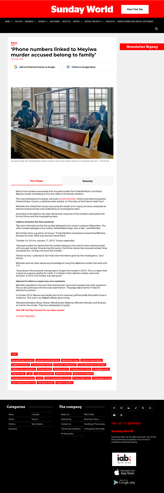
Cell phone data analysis (92, 360)
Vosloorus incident (64, 382)
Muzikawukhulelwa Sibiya (23, 378)
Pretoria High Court (81, 378)
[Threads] (121, 415)
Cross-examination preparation (92, 364)
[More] (77, 78)
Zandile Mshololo (67, 199)
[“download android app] (124, 486)
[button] (156, 29)
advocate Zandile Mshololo (48, 360)
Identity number (61, 369)
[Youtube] (114, 415)
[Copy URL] (70, 78)
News (14, 43)
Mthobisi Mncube (63, 373)
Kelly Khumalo (18, 373)
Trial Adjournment (45, 382)
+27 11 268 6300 (129, 423)
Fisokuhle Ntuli (44, 369)
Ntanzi (39, 378)
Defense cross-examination (23, 369)
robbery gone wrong (102, 378)
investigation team (101, 369)
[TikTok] (136, 408)
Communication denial (41, 364)
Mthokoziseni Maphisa (83, 373)
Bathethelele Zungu (70, 360)
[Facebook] (33, 78)
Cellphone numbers (20, 364)
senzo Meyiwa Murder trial (23, 382)
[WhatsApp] (63, 78)
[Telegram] (55, 78)
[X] (48, 78)
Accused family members (22, 360)
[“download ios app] (124, 476)
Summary (87, 181)
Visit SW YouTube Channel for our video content (40, 310)
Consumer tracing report (64, 364)
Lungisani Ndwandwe (44, 373)
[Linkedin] (41, 78)
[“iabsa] (124, 466)
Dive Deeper (36, 181)
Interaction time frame (80, 369)
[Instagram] (121, 408)
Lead (30, 373)
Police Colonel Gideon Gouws (57, 378)
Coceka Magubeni (25, 316)
